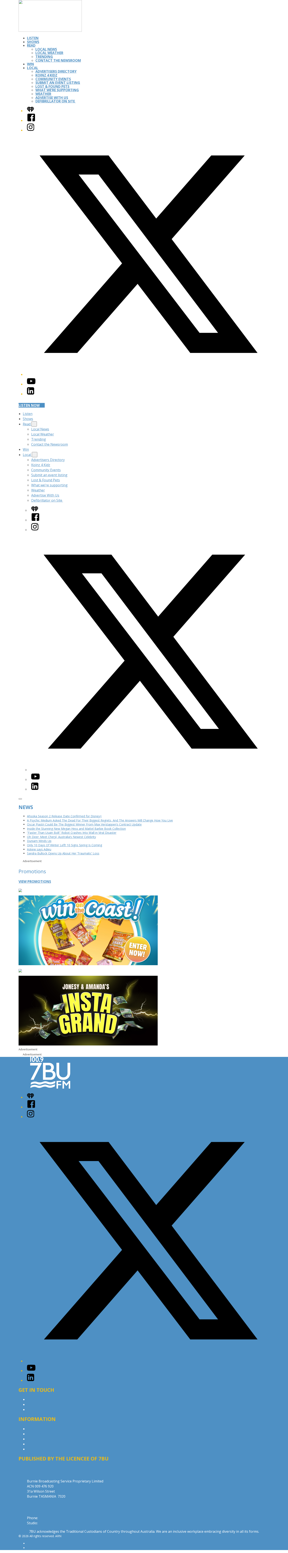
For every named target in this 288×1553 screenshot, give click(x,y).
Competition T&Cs (41, 1434)
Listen (33, 38)
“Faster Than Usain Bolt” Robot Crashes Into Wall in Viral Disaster (71, 833)
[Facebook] (31, 120)
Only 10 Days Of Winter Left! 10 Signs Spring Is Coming (64, 845)
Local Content (38, 1449)
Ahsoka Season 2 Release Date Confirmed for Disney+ (64, 816)
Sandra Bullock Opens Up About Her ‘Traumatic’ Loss (63, 853)
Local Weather (49, 52)
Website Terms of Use (44, 1444)
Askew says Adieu (39, 849)
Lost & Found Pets (52, 86)
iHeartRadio (35, 1548)
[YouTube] (31, 384)
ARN (30, 1543)
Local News (46, 49)
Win (30, 64)
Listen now (29, 405)
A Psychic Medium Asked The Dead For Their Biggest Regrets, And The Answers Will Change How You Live (100, 820)
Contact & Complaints (44, 1399)
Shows (33, 42)
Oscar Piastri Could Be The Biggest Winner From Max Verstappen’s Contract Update (84, 824)
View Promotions (35, 881)
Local (32, 68)
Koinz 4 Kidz (46, 75)
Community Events (53, 79)
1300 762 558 (49, 1523)
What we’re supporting (57, 90)
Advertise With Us (51, 97)
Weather (43, 93)
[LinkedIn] (30, 394)
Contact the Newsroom (58, 60)
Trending (44, 56)
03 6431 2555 (49, 1518)
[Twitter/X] (148, 374)
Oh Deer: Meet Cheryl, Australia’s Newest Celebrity (61, 837)
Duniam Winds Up (39, 841)
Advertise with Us (40, 1404)
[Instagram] (30, 130)
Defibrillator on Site (55, 101)
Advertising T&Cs (40, 1439)
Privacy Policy (37, 1428)
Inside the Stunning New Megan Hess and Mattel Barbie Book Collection (76, 829)
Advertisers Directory (56, 71)
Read (31, 45)
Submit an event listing (57, 82)
